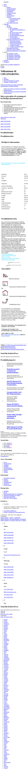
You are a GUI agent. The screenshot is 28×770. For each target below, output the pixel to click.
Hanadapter (23, 519)
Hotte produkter (4, 517)
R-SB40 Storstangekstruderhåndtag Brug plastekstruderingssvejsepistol (13, 345)
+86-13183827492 (8, 589)
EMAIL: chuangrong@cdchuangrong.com (14, 512)
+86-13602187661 (8, 594)
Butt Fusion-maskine (15, 41)
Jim (5, 614)
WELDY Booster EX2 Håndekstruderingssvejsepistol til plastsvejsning (12, 348)
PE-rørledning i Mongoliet (13, 55)
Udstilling (9, 14)
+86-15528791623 (8, 597)
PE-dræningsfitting (14, 34)
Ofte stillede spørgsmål (12, 22)
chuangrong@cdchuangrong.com (12, 555)
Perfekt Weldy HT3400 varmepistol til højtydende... (14, 416)
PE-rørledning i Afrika (12, 53)
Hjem (5, 4)
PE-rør (8, 25)
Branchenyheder (14, 20)
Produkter (6, 24)
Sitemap (11, 517)
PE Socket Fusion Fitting (16, 32)
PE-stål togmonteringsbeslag (17, 35)
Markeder (6, 60)
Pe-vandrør (12, 520)
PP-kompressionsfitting (12, 48)
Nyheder (9, 17)
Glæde (10, 614)
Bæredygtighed (10, 15)
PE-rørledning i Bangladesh (13, 56)
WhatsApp (3, 118)
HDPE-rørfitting (5, 520)
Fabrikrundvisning (11, 13)
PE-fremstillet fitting (15, 38)
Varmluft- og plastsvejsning (16, 46)
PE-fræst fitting (13, 36)
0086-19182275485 (5, 129)
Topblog (6, 472)
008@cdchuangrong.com (10, 592)
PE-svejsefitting (14, 28)
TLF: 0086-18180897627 (10, 510)
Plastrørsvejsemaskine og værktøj (15, 39)
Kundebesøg (10, 11)
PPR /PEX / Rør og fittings (13, 49)
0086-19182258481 (5, 124)
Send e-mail (12, 117)
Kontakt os (6, 62)
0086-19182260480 (5, 126)
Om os (5, 6)
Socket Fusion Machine (16, 43)
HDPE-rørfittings (5, 519)
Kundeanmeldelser (11, 8)
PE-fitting (9, 27)
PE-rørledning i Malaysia (13, 59)
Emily (2, 614)
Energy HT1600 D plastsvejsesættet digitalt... (15, 405)
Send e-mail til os (5, 117)
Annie (7, 614)
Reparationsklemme (14, 519)
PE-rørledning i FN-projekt (13, 57)
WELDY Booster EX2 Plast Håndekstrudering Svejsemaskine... (14, 383)
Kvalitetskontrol (11, 10)
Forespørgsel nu (4, 456)
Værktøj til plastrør (14, 45)
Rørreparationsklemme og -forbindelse (16, 50)
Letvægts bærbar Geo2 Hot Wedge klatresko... (14, 393)
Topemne (12, 21)
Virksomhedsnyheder (15, 18)
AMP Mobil (17, 517)
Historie (9, 7)
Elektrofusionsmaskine (15, 42)
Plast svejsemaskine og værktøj (11, 80)
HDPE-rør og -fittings (20, 520)
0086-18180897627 (12, 64)
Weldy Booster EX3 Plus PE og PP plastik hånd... (14, 427)
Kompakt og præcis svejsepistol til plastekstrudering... (13, 370)
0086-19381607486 (5, 121)
